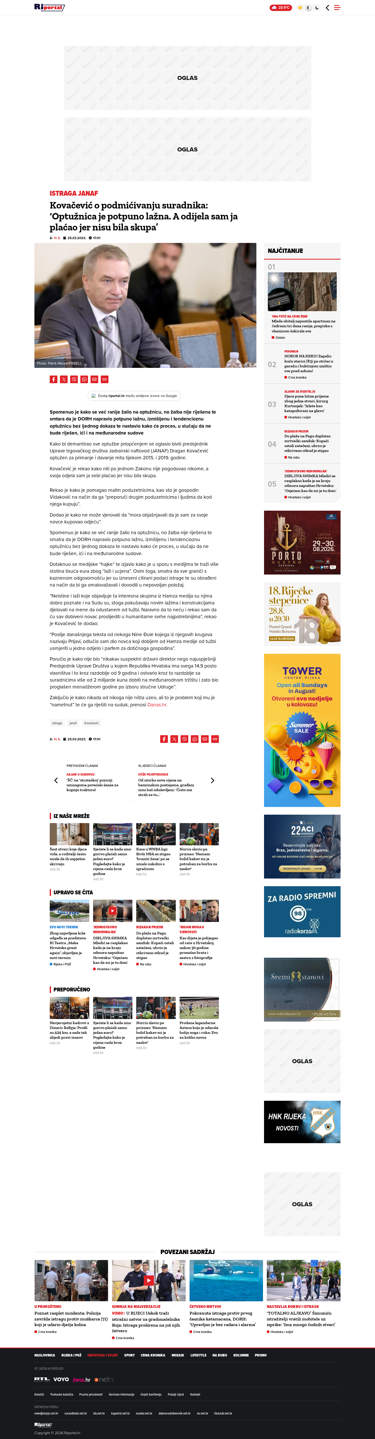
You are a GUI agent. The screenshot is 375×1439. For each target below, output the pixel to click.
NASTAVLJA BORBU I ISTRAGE (293, 1306)
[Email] (94, 379)
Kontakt (195, 1394)
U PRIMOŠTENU (47, 1306)
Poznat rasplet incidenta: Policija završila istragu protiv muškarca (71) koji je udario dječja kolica (71, 1318)
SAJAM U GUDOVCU (81, 774)
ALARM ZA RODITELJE (299, 391)
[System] (308, 7)
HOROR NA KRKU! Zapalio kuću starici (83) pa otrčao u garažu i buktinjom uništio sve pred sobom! (308, 363)
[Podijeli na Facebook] (53, 379)
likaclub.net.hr (223, 1413)
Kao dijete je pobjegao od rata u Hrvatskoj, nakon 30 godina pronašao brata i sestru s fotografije (199, 947)
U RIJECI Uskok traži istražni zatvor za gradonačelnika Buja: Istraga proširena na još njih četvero (146, 1321)
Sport (129, 1355)
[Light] (300, 7)
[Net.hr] (42, 1379)
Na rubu (145, 964)
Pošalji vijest (176, 1394)
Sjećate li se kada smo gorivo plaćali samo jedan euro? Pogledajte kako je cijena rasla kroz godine (112, 861)
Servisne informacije (121, 1394)
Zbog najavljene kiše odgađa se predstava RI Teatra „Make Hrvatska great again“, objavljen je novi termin (68, 945)
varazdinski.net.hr (76, 1413)
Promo (261, 1355)
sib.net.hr (99, 1413)
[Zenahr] (82, 1379)
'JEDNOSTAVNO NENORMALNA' (105, 930)
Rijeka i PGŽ (62, 964)
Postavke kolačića (62, 1394)
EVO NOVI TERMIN (64, 927)
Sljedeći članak (212, 780)
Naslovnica (44, 1355)
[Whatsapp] (84, 379)
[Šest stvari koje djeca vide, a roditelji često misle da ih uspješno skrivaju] (69, 834)
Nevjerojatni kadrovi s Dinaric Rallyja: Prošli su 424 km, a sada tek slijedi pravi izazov (69, 1030)
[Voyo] (61, 1379)
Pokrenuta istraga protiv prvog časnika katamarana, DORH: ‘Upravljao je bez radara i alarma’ (223, 1318)
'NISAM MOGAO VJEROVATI (192, 930)
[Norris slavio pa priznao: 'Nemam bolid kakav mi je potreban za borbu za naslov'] (199, 834)
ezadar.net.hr (144, 1413)
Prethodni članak (56, 780)
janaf (73, 723)
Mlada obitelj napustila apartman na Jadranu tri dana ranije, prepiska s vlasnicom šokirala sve (303, 326)
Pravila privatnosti (91, 1394)
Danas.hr (156, 704)
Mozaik (178, 1355)
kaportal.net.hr (120, 1413)
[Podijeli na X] (64, 379)
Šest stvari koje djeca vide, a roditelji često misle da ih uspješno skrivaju (68, 856)
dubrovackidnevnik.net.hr (175, 1413)
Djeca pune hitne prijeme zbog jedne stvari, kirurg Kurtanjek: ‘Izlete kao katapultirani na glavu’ (306, 403)
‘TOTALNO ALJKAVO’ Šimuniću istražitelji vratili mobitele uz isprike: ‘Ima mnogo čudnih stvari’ (301, 1318)
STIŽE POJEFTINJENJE (153, 774)
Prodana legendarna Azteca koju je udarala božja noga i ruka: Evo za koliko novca (199, 1030)
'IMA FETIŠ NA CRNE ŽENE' (290, 316)
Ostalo (280, 337)
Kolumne (241, 1355)
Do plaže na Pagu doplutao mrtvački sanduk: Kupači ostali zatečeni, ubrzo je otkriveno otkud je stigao (155, 945)
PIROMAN (291, 351)
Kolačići (39, 1394)
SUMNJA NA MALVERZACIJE (136, 1306)
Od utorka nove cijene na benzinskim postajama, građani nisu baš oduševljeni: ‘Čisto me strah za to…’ (166, 787)
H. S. (57, 238)
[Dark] (317, 7)
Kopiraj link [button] (104, 379)
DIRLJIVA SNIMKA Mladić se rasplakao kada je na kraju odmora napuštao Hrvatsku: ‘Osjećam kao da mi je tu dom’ (110, 950)
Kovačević (91, 723)
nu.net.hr (202, 1413)
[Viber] (74, 379)
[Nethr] (104, 1379)
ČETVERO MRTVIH (205, 1306)
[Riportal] (49, 7)
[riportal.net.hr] (43, 1425)
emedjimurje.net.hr (46, 1413)
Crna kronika (297, 377)
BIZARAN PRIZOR (149, 927)
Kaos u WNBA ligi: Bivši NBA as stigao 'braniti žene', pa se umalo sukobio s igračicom (153, 859)
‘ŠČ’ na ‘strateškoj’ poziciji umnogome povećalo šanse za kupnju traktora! (92, 785)
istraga (57, 723)
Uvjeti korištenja (151, 1394)
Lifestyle (198, 1355)
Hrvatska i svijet (108, 969)
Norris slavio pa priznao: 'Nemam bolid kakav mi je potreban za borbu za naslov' (198, 859)
